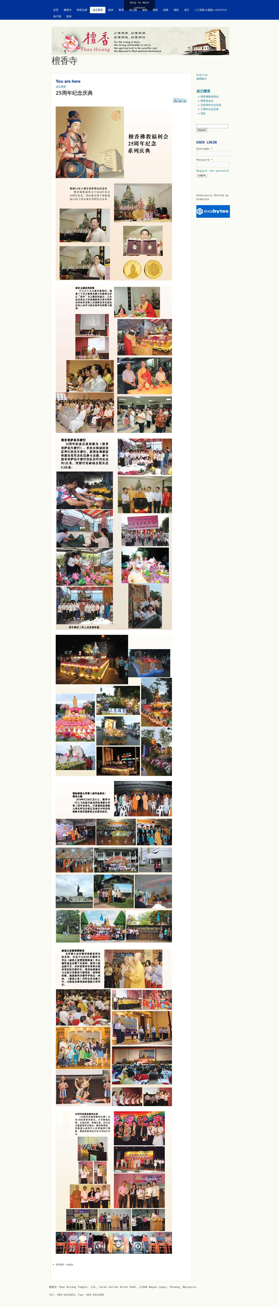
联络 (69, 16)
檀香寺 (68, 10)
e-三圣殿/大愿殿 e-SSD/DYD (211, 10)
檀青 (155, 10)
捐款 (203, 113)
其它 (186, 10)
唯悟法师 (82, 10)
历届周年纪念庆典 (211, 105)
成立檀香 (98, 10)
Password (204, 159)
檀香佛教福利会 (210, 96)
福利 (144, 10)
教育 (121, 10)
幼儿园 (133, 10)
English (202, 74)
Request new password (212, 170)
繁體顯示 (201, 78)
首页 (55, 10)
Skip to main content (139, 5)
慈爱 (165, 10)
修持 (110, 10)
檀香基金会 (207, 100)
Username (204, 148)
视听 (176, 10)
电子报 (57, 16)
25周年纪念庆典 (210, 109)
